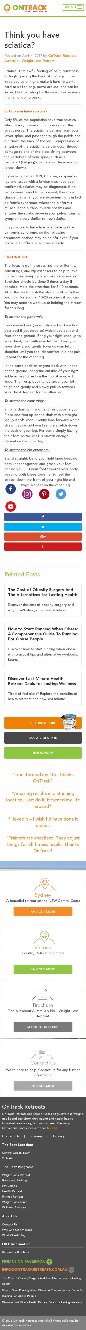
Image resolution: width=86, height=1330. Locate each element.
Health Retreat (12, 1191)
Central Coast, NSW (16, 1152)
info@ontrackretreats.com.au (35, 1270)
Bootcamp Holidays (15, 1180)
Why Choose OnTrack (17, 1230)
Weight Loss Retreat (38, 61)
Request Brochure (43, 1027)
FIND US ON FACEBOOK (24, 1261)
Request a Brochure (15, 1252)
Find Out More (43, 911)
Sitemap (36, 1136)
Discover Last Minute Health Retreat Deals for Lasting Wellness (42, 1302)
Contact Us (11, 1136)
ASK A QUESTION (43, 738)
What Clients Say (13, 1235)
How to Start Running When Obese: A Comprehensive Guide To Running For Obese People (43, 634)
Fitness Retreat (12, 1196)
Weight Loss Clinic (14, 1202)
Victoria (7, 1158)
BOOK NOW (43, 753)
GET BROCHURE (43, 723)
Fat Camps (9, 1186)
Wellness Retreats (14, 1207)
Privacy (59, 1136)
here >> (52, 1128)
